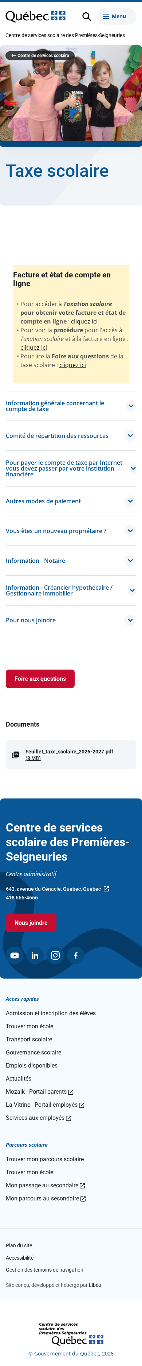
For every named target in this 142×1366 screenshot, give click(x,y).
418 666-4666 (22, 897)
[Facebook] (75, 955)
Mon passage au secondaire (45, 1185)
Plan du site (19, 1245)
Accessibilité (19, 1258)
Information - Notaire (35, 561)
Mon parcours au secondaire (46, 1198)
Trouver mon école (29, 1026)
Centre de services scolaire (43, 55)
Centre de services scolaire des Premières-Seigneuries (65, 35)
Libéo (95, 1285)
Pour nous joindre (31, 620)
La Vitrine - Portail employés (45, 1104)
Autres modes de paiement (43, 501)
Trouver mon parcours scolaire (45, 1159)
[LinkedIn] (35, 955)
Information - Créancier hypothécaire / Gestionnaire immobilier (59, 590)
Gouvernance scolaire (33, 1052)
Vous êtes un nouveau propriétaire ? (56, 531)
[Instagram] (55, 955)
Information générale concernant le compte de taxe (55, 406)
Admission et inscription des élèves (51, 1013)
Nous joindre (31, 922)
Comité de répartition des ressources (57, 436)
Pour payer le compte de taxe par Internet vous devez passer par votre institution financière (64, 468)
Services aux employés (38, 1117)
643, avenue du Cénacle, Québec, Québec (53, 889)
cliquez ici (84, 321)
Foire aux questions (40, 678)
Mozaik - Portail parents (39, 1091)
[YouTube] (14, 955)
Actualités (18, 1078)
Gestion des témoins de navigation (44, 1270)
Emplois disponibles (32, 1065)
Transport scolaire (29, 1039)
